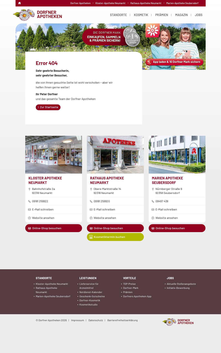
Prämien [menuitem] (161, 15)
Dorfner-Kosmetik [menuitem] (89, 300)
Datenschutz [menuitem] (95, 320)
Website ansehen (43, 217)
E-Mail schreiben (43, 209)
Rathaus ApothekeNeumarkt (107, 180)
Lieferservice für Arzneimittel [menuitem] (89, 285)
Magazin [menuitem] (181, 15)
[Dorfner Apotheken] (37, 14)
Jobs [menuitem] (198, 15)
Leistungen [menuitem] (87, 278)
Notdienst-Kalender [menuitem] (90, 292)
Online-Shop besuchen (46, 228)
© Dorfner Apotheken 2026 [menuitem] (51, 320)
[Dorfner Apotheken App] (110, 47)
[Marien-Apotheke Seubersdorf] (177, 172)
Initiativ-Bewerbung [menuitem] (178, 287)
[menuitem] (19, 0)
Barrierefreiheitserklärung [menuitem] (122, 320)
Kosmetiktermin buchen (109, 237)
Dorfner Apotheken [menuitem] (80, 3)
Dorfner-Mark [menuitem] (130, 287)
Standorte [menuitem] (118, 15)
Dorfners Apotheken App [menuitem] (137, 296)
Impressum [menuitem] (77, 320)
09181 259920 (102, 201)
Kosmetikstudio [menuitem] (88, 304)
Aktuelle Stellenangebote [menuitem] (181, 283)
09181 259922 (40, 201)
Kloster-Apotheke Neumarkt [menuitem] (110, 3)
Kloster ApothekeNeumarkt (45, 180)
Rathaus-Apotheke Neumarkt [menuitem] (145, 3)
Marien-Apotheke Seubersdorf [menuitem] (182, 3)
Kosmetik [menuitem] (141, 15)
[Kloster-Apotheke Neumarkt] (53, 172)
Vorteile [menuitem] (129, 278)
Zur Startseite (49, 107)
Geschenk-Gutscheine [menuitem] (92, 296)
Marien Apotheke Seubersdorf (167, 180)
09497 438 (161, 201)
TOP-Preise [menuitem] (129, 283)
